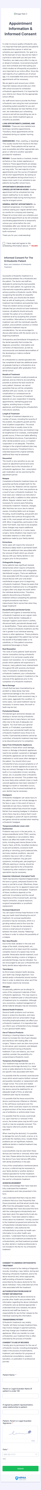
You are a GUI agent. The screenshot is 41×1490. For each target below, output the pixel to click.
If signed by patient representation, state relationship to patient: (18, 1406)
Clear (33, 1441)
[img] (20, 1432)
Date (4, 1459)
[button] (36, 1454)
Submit (20, 1468)
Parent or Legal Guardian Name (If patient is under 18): (17, 1390)
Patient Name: (9, 1375)
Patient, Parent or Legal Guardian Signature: (17, 1422)
